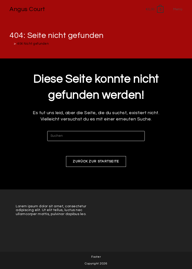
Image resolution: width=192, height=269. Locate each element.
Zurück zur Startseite (96, 161)
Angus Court (27, 9)
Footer (96, 256)
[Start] (11, 43)
